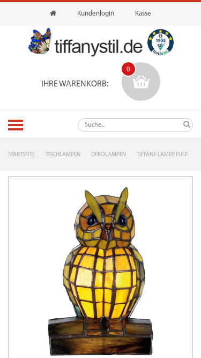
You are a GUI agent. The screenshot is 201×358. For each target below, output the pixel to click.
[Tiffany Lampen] (85, 42)
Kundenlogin (95, 13)
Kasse (143, 13)
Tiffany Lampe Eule (162, 155)
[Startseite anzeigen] (53, 14)
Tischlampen (63, 155)
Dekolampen (108, 155)
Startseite (21, 155)
